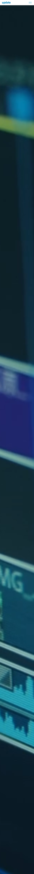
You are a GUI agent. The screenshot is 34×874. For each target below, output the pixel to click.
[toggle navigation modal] (30, 2)
